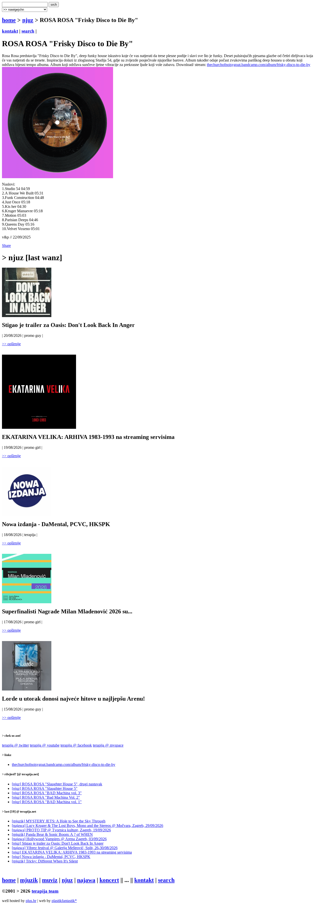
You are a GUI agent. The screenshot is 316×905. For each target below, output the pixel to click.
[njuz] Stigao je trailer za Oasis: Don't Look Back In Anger (57, 843)
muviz (50, 880)
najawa (86, 880)
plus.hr (31, 901)
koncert (109, 880)
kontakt (10, 31)
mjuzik (29, 880)
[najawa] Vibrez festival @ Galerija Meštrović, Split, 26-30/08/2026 (65, 848)
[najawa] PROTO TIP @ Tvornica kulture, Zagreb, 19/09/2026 (61, 830)
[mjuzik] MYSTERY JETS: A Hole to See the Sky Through (58, 821)
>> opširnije (11, 344)
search (27, 31)
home (9, 20)
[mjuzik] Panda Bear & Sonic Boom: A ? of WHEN (52, 834)
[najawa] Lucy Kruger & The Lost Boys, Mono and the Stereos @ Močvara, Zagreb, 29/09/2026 (87, 825)
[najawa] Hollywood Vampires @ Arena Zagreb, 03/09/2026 (59, 839)
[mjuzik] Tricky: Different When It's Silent (45, 861)
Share (6, 245)
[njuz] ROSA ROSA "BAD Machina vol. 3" (47, 793)
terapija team (45, 891)
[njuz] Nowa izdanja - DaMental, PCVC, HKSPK (51, 857)
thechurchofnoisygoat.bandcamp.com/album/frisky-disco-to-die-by (258, 65)
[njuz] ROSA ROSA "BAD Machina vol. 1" (47, 802)
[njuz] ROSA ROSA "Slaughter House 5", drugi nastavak (57, 784)
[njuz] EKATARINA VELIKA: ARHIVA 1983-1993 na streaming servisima (72, 852)
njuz (27, 20)
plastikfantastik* (64, 901)
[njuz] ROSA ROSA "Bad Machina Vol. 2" (46, 797)
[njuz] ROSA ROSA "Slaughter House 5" (45, 788)
